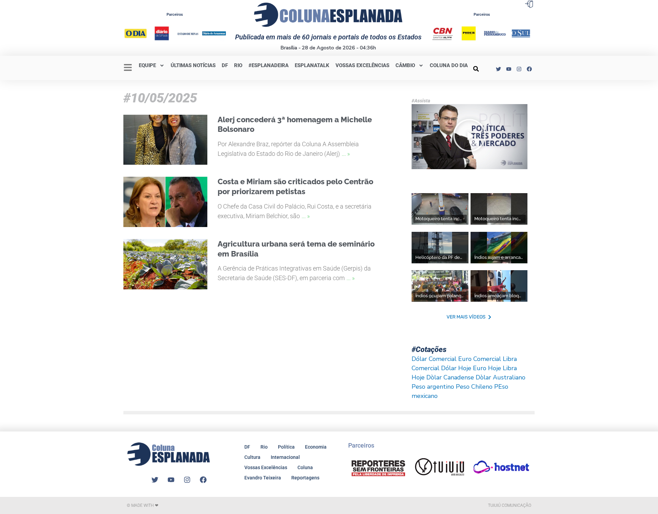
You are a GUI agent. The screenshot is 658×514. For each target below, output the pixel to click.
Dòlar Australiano (500, 377)
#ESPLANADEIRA (268, 65)
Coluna (305, 467)
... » (346, 153)
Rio (264, 447)
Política (286, 447)
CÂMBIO (405, 65)
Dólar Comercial (434, 359)
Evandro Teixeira (262, 477)
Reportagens (305, 477)
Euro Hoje (487, 368)
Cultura (252, 457)
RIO (238, 65)
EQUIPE (147, 65)
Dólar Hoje (456, 368)
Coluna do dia (449, 65)
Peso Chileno (474, 387)
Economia (316, 447)
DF (225, 65)
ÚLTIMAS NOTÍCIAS (193, 65)
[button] (476, 69)
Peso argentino (433, 387)
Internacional (285, 457)
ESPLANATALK (312, 65)
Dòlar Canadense (450, 377)
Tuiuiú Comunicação (509, 505)
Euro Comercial (479, 359)
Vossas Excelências (362, 65)
